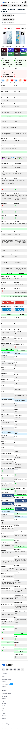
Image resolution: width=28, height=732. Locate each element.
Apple (3, 701)
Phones (4, 686)
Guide (21, 5)
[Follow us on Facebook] (3, 669)
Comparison (13, 5)
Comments (7, 83)
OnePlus (4, 706)
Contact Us (12, 724)
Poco (3, 713)
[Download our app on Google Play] (18, 669)
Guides (4, 681)
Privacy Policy (5, 724)
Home (3, 676)
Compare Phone (6, 679)
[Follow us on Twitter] (7, 669)
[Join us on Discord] (22, 669)
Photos (3, 83)
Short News (7, 684)
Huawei (4, 703)
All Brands (4, 696)
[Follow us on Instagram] (14, 669)
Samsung (4, 715)
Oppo (3, 708)
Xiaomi (4, 718)
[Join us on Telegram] (11, 669)
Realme (4, 711)
